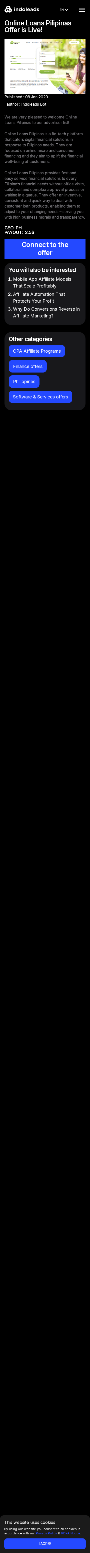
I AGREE (45, 1543)
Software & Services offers (40, 396)
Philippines (24, 381)
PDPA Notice (70, 1533)
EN (62, 10)
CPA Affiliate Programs (37, 351)
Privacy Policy (46, 1533)
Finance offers (27, 366)
